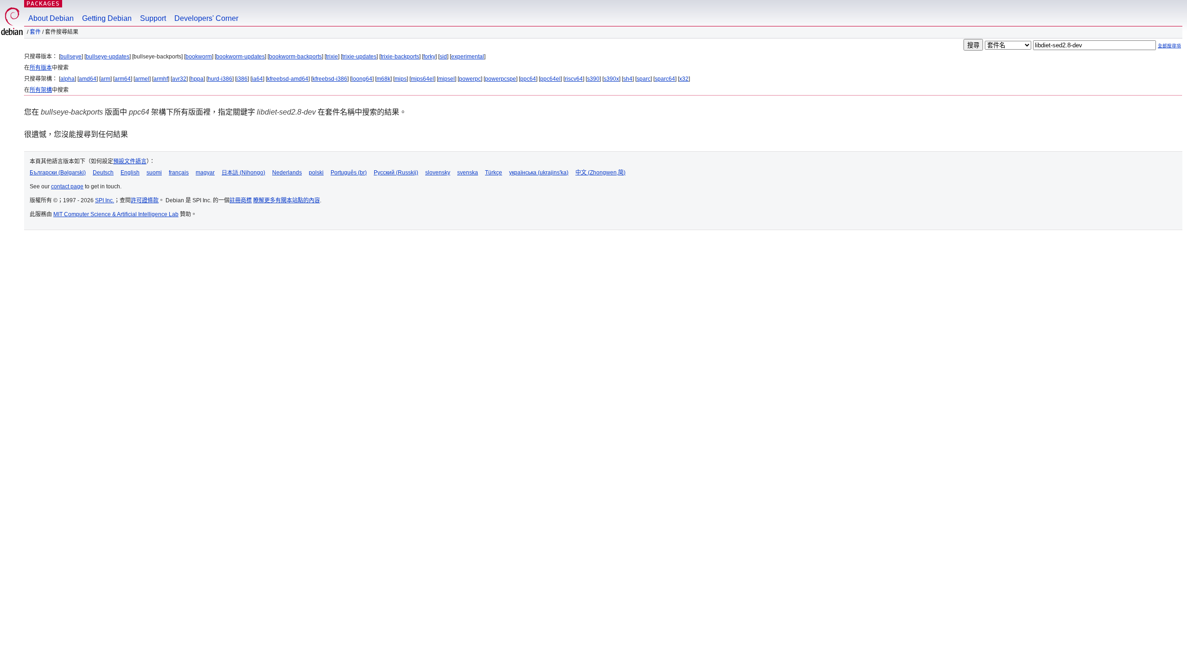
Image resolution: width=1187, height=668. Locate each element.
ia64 (257, 79)
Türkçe (493, 172)
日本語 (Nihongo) (243, 172)
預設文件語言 (130, 161)
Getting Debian (107, 18)
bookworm (198, 56)
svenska (467, 172)
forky (429, 56)
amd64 (87, 79)
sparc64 (665, 79)
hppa (197, 79)
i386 (242, 79)
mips (401, 79)
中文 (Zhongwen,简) (600, 172)
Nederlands (287, 172)
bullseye (71, 56)
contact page (67, 186)
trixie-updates (359, 56)
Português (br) (349, 172)
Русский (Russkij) (396, 172)
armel (142, 79)
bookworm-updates (240, 56)
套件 (35, 32)
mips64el (422, 79)
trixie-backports (400, 56)
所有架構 (41, 90)
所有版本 (41, 67)
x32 (684, 79)
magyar (205, 172)
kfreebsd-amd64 (287, 79)
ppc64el (550, 79)
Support (153, 18)
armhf (160, 79)
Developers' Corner (206, 18)
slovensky (437, 172)
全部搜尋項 (1169, 45)
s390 (593, 79)
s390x (611, 79)
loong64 (361, 79)
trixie (332, 56)
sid (443, 56)
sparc (644, 79)
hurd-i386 (220, 79)
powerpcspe (500, 79)
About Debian (51, 18)
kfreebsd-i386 (330, 79)
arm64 (123, 79)
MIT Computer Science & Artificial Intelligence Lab (116, 214)
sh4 (627, 79)
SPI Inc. (104, 200)
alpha (67, 79)
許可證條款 (145, 200)
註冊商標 (241, 200)
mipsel (446, 79)
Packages (43, 3)
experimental (467, 56)
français (179, 172)
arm (105, 79)
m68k (383, 79)
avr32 (179, 79)
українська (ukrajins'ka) (538, 172)
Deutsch (103, 172)
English (130, 172)
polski (316, 172)
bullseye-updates (107, 56)
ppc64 (528, 79)
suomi (154, 172)
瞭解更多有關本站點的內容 (286, 200)
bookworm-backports (295, 56)
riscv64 (574, 79)
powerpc (470, 79)
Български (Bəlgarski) (58, 172)
